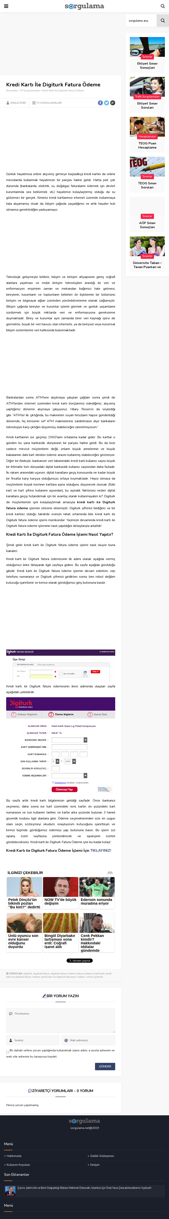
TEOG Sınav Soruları (147, 185)
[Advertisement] (60, 45)
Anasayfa (11, 90)
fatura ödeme (84, 973)
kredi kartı (99, 973)
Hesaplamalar (147, 136)
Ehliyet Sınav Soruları (147, 105)
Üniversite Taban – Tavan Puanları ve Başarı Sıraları (147, 267)
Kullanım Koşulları (18, 1165)
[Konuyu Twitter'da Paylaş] (106, 102)
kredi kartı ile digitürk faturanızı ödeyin (63, 976)
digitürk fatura (41, 973)
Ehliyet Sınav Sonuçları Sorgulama (147, 68)
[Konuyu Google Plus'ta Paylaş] (112, 102)
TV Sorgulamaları (30, 90)
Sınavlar (147, 57)
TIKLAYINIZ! (100, 850)
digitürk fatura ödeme (63, 973)
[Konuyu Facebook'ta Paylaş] (100, 102)
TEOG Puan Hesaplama (147, 145)
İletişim (95, 1165)
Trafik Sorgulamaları (147, 97)
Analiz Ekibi (18, 103)
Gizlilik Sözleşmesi (102, 1156)
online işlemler (94, 976)
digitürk (27, 973)
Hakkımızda (14, 1156)
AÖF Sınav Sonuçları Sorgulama (147, 227)
